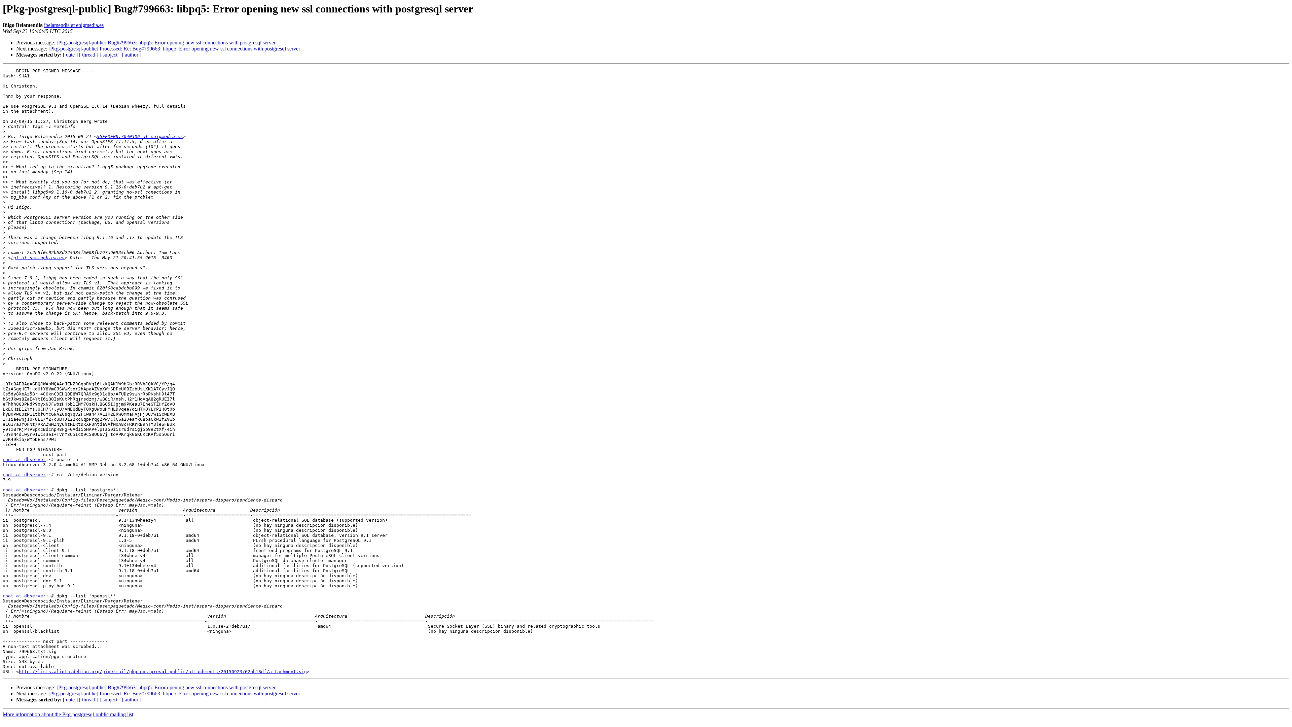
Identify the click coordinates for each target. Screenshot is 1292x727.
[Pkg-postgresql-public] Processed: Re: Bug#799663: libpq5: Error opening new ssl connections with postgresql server (174, 48)
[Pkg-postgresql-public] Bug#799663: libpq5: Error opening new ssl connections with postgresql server (166, 42)
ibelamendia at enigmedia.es (74, 25)
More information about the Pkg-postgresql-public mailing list (68, 714)
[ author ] (131, 55)
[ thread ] (88, 55)
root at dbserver (24, 459)
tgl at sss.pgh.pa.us (38, 257)
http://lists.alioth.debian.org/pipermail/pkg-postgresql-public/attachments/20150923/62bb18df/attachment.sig (163, 671)
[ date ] (70, 55)
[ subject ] (110, 55)
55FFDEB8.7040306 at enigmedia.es (140, 136)
